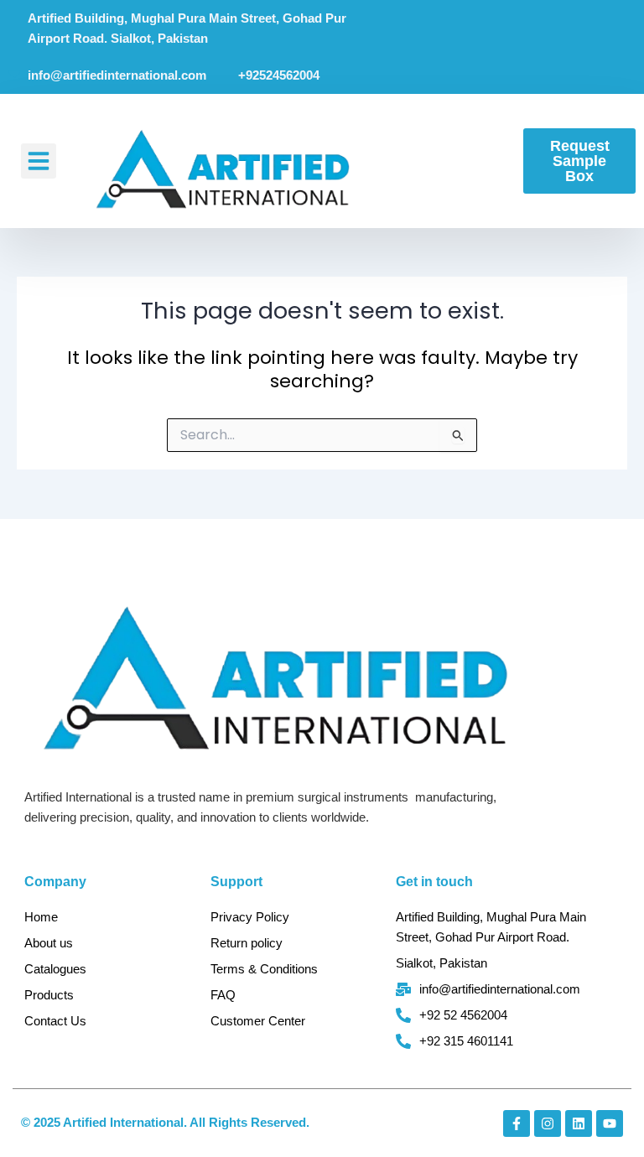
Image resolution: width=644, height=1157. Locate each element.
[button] (38, 161)
